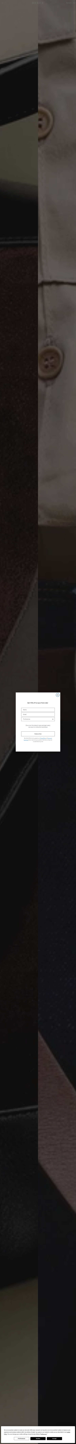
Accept (54, 1438)
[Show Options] (53, 719)
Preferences (21, 1438)
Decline (38, 1438)
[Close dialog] (57, 695)
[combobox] (37, 719)
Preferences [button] (43, 1434)
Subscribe (38, 734)
